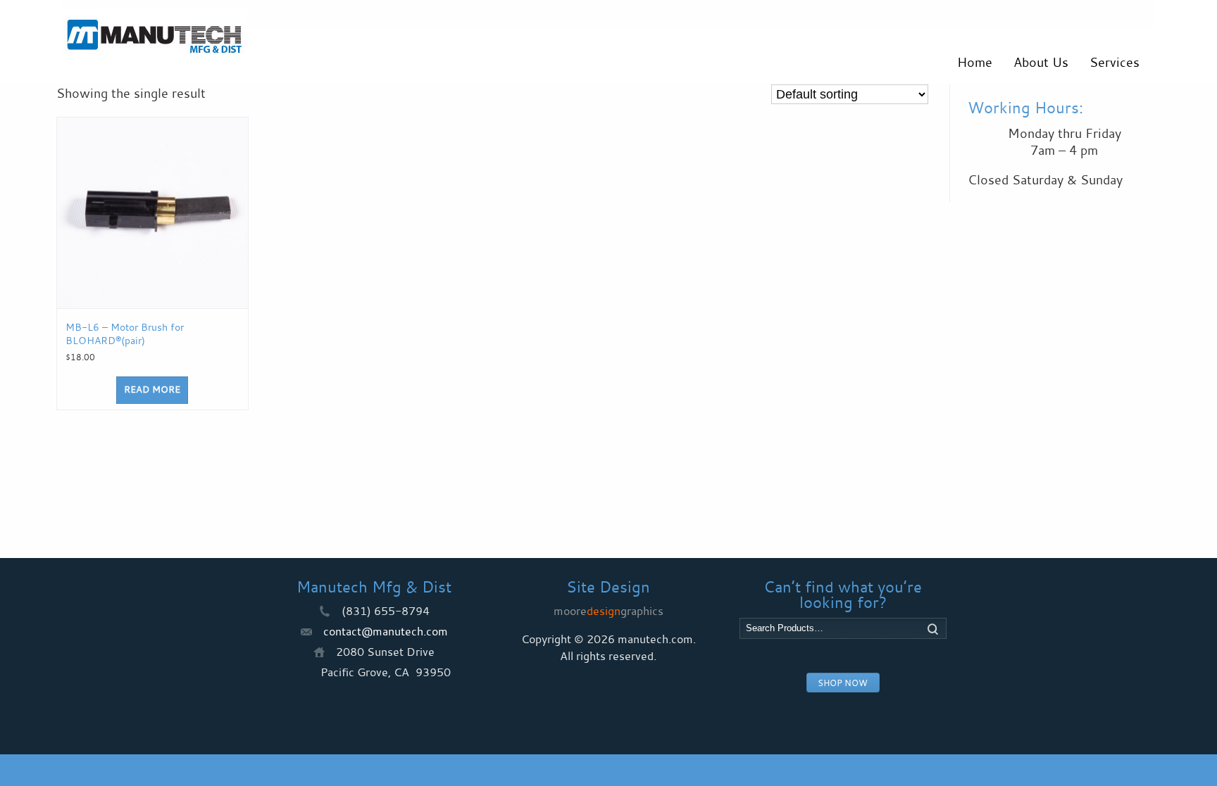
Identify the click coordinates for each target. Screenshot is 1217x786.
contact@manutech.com (385, 631)
